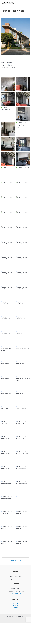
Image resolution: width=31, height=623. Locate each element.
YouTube (15, 607)
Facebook (15, 603)
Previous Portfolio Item (15, 560)
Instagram (15, 605)
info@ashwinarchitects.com (17, 595)
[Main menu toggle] (28, 2)
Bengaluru (8, 64)
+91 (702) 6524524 (16, 593)
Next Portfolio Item (15, 564)
